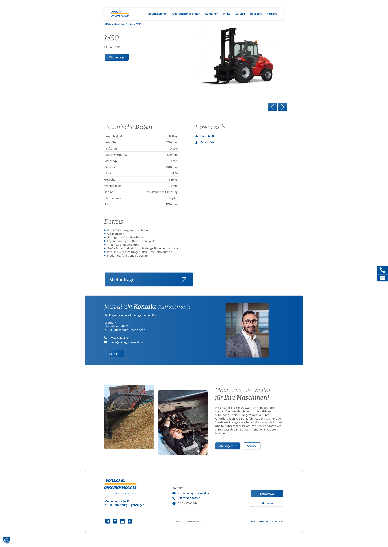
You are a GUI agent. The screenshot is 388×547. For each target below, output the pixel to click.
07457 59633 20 (119, 338)
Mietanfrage (117, 57)
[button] (6, 540)
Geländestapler (124, 24)
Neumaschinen (157, 13)
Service (240, 13)
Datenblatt (207, 136)
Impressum (263, 521)
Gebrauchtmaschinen (186, 13)
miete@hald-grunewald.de (126, 342)
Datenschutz (277, 521)
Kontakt (114, 353)
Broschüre (207, 142)
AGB (253, 521)
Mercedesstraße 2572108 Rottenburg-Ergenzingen (124, 503)
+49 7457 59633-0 (189, 498)
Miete (226, 13)
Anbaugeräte (227, 446)
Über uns (256, 13)
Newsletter (267, 493)
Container (211, 13)
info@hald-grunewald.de (194, 493)
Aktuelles (267, 503)
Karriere (272, 13)
